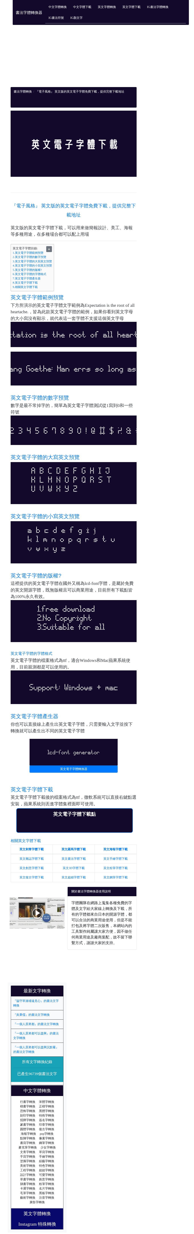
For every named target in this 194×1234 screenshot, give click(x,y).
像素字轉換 (46, 1138)
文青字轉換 (27, 1152)
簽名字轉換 (46, 1120)
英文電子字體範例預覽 (37, 297)
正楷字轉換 (46, 1106)
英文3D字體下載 (74, 868)
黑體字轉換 (46, 1111)
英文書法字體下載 (74, 858)
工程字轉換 (27, 1170)
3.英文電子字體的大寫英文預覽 (32, 261)
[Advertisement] (74, 60)
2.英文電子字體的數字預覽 (29, 257)
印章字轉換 (46, 1124)
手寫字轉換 (27, 1156)
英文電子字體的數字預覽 (40, 398)
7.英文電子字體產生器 (27, 278)
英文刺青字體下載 (32, 849)
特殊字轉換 (46, 1115)
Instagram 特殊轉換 (37, 1224)
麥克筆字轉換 (28, 1147)
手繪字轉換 (46, 1156)
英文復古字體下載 (32, 877)
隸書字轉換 (27, 1184)
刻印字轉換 (27, 1115)
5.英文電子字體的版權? (27, 269)
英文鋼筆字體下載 (115, 877)
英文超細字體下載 (74, 877)
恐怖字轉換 (27, 1111)
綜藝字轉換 (46, 1161)
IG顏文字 (76, 17)
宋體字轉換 (46, 1101)
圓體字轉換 (27, 1129)
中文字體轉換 (57, 7)
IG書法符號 (56, 17)
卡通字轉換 (27, 1188)
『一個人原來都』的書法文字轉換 (36, 1024)
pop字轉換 (46, 1133)
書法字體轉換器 (29, 12)
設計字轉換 (27, 1174)
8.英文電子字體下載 (25, 282)
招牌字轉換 (27, 1120)
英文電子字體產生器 (34, 716)
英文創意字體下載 (32, 868)
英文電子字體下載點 (74, 814)
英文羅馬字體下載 (74, 849)
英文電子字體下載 (32, 789)
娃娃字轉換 (46, 1170)
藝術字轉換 (27, 1197)
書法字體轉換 (23, 91)
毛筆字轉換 (27, 1193)
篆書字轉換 (27, 1124)
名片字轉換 (46, 1188)
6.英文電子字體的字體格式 (29, 274)
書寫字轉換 (27, 1142)
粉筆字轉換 (46, 1184)
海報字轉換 (28, 1133)
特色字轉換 (46, 1165)
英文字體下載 (131, 7)
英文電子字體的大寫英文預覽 (45, 457)
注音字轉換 (46, 1197)
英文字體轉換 (107, 7)
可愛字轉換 (46, 1174)
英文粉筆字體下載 (115, 868)
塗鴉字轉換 (27, 1161)
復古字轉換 (46, 1129)
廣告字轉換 (37, 1202)
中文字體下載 (82, 7)
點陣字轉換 (27, 1138)
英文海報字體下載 (115, 849)
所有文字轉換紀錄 (37, 1062)
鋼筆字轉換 (46, 1142)
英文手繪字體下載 (115, 858)
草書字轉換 (27, 1179)
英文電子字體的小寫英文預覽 (45, 516)
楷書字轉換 (27, 1106)
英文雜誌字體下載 (32, 858)
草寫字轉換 (46, 1152)
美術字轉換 (27, 1165)
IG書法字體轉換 (157, 7)
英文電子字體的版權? (36, 576)
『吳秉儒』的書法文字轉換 (31, 1014)
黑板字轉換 (46, 1193)
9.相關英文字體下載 (25, 287)
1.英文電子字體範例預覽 (28, 252)
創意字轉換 (46, 1179)
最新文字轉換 (39, 990)
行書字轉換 (27, 1101)
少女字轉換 (48, 1147)
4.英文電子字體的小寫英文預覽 (32, 265)
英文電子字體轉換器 (73, 769)
